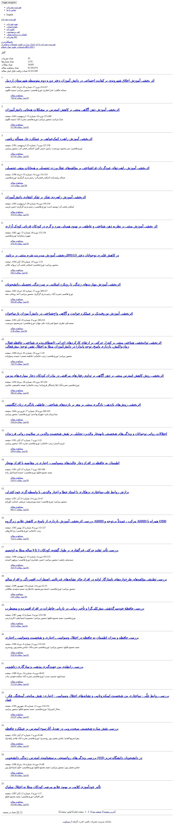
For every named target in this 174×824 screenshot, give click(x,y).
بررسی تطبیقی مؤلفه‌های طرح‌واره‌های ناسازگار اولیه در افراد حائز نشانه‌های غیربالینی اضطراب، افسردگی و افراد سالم (86, 579)
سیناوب (66, 821)
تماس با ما (11, 10)
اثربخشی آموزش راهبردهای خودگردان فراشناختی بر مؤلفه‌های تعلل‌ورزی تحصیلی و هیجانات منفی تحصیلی (77, 168)
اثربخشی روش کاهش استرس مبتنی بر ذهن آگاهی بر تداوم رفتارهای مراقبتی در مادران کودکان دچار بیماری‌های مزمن (84, 375)
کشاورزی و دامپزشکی (17, 34)
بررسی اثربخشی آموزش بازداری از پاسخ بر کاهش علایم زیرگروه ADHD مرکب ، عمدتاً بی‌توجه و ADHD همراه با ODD (85, 521)
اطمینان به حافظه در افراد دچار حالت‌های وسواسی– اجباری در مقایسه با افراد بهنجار (62, 463)
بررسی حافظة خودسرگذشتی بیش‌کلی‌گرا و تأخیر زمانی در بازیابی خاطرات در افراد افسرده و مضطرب (74, 608)
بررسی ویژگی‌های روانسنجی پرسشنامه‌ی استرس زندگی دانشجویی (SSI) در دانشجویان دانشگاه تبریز (73, 758)
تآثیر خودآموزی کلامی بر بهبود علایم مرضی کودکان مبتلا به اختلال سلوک (53, 787)
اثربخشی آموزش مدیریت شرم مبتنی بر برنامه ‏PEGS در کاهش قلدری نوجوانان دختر (62, 255)
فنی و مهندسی (13, 32)
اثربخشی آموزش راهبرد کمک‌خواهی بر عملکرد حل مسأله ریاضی (48, 139)
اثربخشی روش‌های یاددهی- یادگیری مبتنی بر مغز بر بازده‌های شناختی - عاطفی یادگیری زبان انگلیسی (73, 404)
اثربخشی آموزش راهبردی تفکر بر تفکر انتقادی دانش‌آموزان (45, 197)
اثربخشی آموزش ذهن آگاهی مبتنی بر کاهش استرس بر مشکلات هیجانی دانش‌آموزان (62, 110)
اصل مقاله (20, 98)
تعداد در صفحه (9, 812)
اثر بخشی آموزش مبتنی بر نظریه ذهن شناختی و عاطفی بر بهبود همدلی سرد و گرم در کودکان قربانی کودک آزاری (81, 226)
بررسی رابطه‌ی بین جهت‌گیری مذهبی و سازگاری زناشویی (44, 667)
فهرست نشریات (14, 7)
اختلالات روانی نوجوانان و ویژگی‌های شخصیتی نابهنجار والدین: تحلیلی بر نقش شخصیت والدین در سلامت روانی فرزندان (86, 434)
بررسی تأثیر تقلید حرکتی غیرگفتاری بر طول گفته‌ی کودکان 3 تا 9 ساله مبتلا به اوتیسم (61, 550)
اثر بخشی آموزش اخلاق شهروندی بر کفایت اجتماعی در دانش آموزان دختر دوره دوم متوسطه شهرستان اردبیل (79, 80)
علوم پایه (11, 29)
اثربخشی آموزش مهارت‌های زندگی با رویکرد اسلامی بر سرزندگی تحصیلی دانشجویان (63, 284)
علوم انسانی (12, 27)
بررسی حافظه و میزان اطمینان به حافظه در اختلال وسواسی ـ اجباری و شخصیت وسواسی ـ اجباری (72, 637)
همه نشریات (12, 24)
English (10, 14)
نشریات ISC (12, 37)
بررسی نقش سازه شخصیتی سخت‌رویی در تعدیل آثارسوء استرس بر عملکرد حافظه (61, 728)
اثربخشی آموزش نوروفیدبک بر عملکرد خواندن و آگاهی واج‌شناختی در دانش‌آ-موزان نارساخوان (69, 313)
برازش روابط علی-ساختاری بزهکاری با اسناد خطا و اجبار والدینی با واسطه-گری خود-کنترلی (67, 492)
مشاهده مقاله (17, 95)
